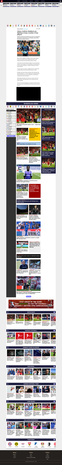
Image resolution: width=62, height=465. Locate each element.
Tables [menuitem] (31, 1)
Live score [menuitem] (24, 1)
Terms (31, 454)
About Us (14, 454)
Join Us (14, 457)
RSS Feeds (47, 457)
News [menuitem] (18, 1)
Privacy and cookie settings (31, 457)
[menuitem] (8, 1)
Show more (29, 296)
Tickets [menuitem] (43, 1)
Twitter (47, 454)
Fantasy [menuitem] (37, 1)
